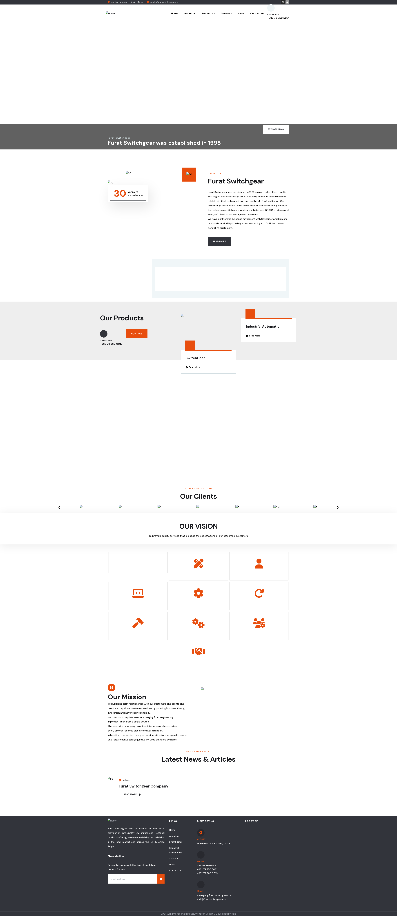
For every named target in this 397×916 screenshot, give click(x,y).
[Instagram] (283, 2)
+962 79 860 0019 (207, 873)
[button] (59, 507)
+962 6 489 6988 (206, 865)
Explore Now (276, 129)
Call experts (273, 14)
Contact (137, 333)
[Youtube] (287, 2)
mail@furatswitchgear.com (212, 899)
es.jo (233, 913)
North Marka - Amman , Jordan (214, 843)
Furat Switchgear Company (143, 786)
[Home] (110, 13)
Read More (219, 241)
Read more (130, 794)
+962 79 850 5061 (278, 18)
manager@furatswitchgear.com (214, 895)
